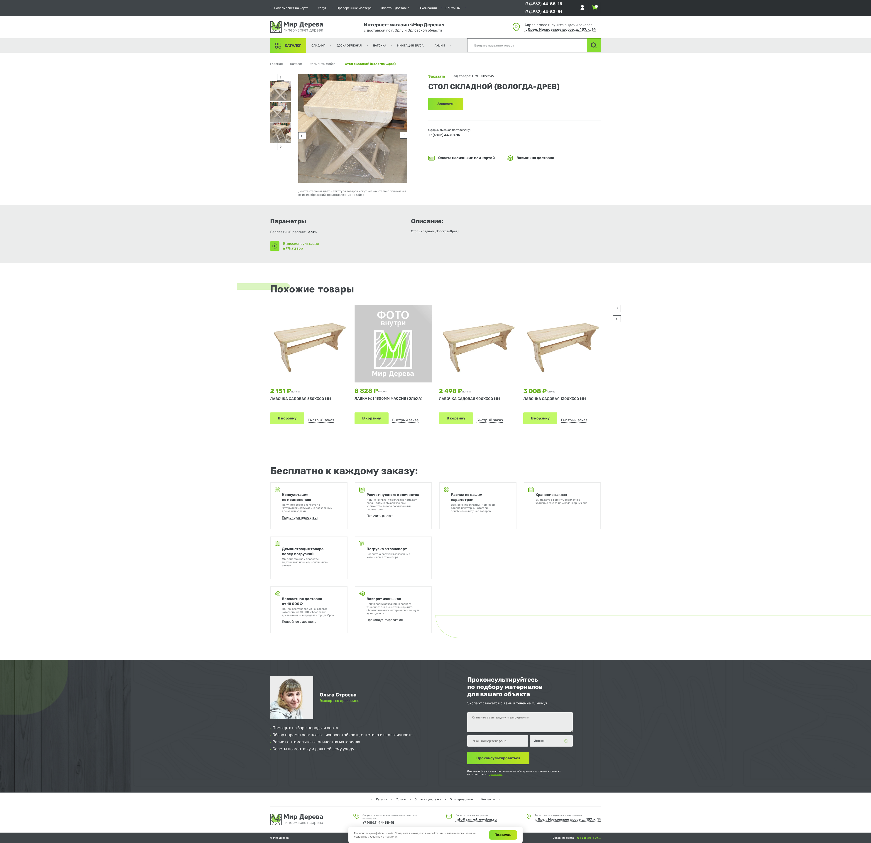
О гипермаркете (461, 799)
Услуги (323, 8)
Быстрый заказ (321, 420)
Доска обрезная (349, 45)
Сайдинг (318, 45)
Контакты (452, 8)
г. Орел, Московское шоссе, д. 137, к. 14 (560, 29)
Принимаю (503, 835)
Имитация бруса (410, 45)
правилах (391, 836)
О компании (428, 8)
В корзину (287, 418)
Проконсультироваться (300, 518)
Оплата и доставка (395, 8)
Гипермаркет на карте (291, 8)
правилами (495, 774)
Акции (440, 45)
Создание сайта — (565, 837)
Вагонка (379, 45)
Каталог (293, 45)
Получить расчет (380, 516)
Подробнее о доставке (299, 622)
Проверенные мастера (354, 8)
